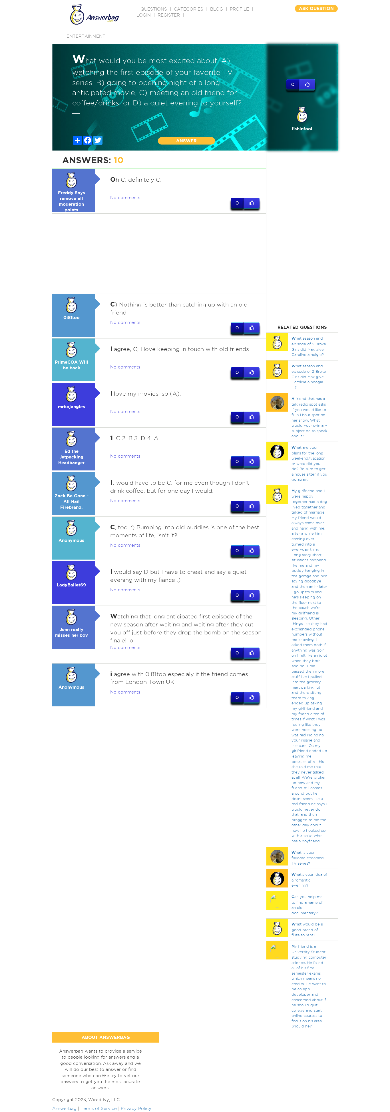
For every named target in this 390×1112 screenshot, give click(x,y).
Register (169, 15)
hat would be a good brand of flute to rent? (307, 929)
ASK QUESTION (316, 8)
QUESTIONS (153, 9)
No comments (125, 197)
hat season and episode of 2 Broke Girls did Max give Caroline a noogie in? (309, 376)
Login (143, 15)
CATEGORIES (188, 9)
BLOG (216, 9)
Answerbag (64, 1108)
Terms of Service (99, 1108)
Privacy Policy (136, 1108)
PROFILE (239, 9)
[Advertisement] (159, 254)
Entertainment (86, 36)
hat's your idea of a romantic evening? (309, 879)
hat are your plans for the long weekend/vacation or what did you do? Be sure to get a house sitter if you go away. (309, 463)
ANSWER (186, 140)
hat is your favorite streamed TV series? (308, 857)
